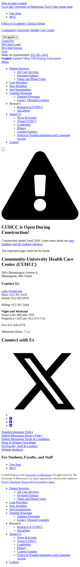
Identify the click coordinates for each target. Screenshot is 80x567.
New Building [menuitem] (18, 86)
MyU (12, 17)
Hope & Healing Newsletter (19, 442)
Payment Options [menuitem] (27, 75)
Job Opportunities (20, 509)
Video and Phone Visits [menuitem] (31, 79)
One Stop (15, 13)
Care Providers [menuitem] (18, 82)
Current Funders (27, 551)
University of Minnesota (38, 474)
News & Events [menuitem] (27, 117)
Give (5, 51)
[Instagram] (10, 418)
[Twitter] (43, 415)
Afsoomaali (53, 58)
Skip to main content (14, 3)
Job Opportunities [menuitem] (20, 89)
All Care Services (28, 492)
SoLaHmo (23, 530)
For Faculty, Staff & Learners (19, 446)
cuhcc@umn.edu (12, 291)
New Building (18, 506)
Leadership (24, 544)
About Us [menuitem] (15, 114)
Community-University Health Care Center (28, 30)
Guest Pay (8, 40)
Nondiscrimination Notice (17, 432)
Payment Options (27, 495)
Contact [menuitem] (14, 142)
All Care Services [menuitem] (28, 72)
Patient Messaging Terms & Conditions (26, 439)
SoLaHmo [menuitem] (23, 110)
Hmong (41, 58)
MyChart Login (11, 44)
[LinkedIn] (10, 425)
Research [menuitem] (15, 103)
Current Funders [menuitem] (27, 131)
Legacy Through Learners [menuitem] (33, 100)
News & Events (27, 537)
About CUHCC (27, 541)
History (21, 548)
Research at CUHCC (30, 527)
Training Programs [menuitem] (20, 93)
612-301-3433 (39, 55)
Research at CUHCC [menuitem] (30, 107)
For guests (10, 37)
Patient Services (19, 488)
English (6, 58)
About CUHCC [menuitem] (27, 121)
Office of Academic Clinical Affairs (23, 23)
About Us (15, 534)
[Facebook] (10, 422)
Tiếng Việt (29, 58)
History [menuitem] (21, 128)
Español (17, 58)
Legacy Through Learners (33, 520)
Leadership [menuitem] (24, 124)
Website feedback (12, 449)
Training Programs (20, 513)
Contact (14, 562)
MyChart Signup (12, 48)
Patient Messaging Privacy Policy (22, 435)
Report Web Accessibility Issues (38, 481)
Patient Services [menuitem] (19, 68)
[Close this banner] (3, 149)
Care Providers (18, 502)
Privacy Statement (11, 481)
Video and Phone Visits (31, 499)
